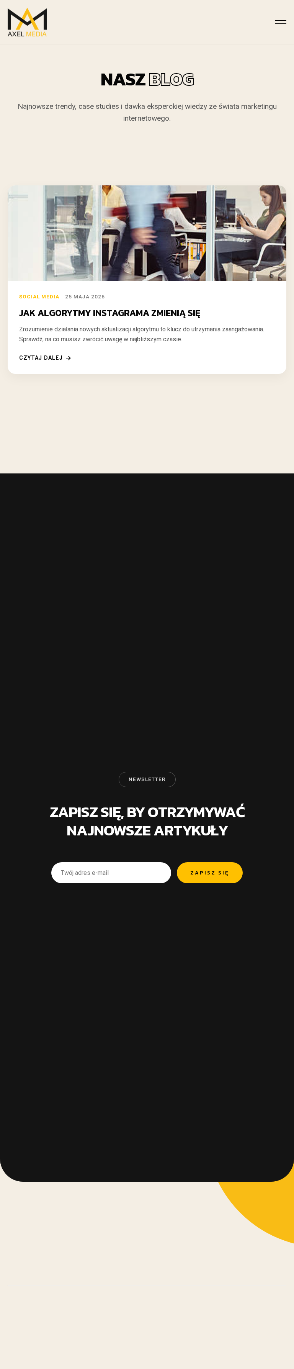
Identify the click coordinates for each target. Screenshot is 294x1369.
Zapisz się (209, 872)
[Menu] (280, 22)
